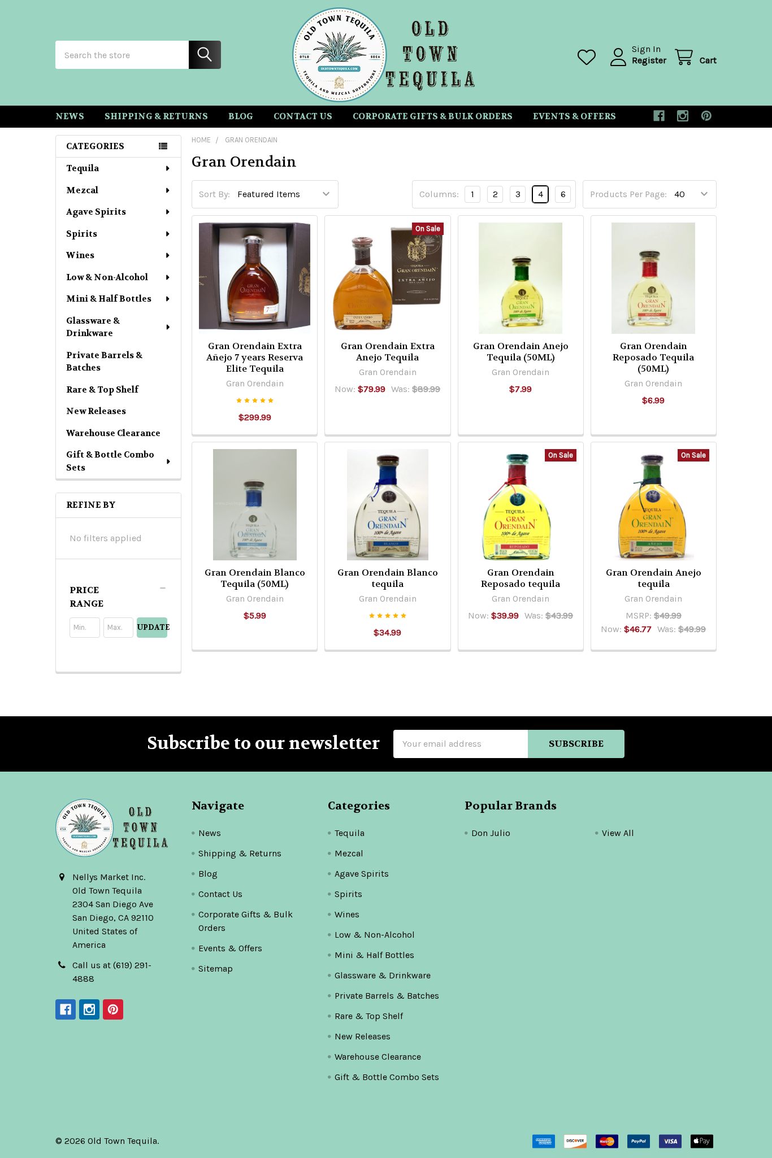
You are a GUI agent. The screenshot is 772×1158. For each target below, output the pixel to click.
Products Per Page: (628, 194)
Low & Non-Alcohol (107, 277)
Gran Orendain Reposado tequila (520, 578)
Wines (80, 255)
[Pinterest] (706, 116)
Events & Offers (574, 116)
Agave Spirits (96, 211)
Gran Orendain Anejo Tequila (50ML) (521, 351)
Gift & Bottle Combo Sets (110, 461)
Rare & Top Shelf (102, 389)
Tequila (82, 168)
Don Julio (490, 833)
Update (152, 627)
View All (618, 833)
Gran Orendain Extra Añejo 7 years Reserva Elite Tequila (254, 357)
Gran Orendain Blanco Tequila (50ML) (255, 578)
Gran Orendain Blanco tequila (387, 578)
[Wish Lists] (589, 57)
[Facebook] (659, 116)
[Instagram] (683, 116)
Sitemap (215, 968)
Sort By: (214, 194)
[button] (118, 597)
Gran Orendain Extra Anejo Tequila (388, 351)
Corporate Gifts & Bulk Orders (433, 116)
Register (649, 60)
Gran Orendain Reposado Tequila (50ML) (653, 357)
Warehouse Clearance (113, 433)
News (69, 116)
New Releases (96, 411)
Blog (240, 116)
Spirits (81, 234)
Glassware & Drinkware (93, 327)
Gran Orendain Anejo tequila (653, 578)
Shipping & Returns (156, 116)
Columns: (439, 194)
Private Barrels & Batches (104, 362)
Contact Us (303, 116)
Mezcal (82, 190)
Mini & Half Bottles (108, 298)
